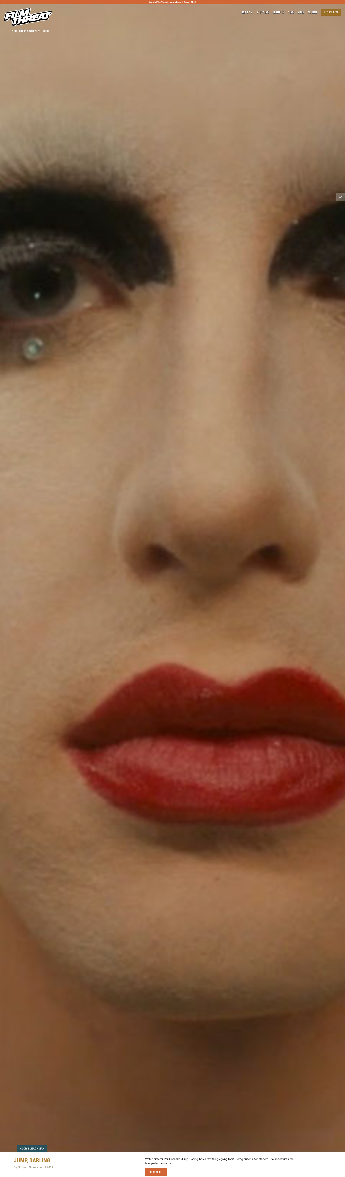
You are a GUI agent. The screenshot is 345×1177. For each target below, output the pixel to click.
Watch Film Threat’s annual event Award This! (172, 2)
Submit (312, 12)
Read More (156, 1172)
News (291, 12)
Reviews (247, 12)
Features (278, 12)
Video (301, 12)
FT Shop (331, 12)
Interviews (262, 12)
